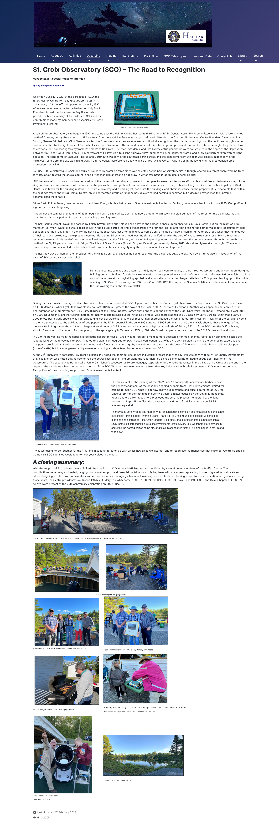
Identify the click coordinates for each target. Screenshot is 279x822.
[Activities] (71, 60)
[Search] (255, 60)
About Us (57, 55)
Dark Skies (151, 56)
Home (41, 56)
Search (258, 55)
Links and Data (202, 56)
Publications (130, 56)
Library (243, 55)
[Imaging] (108, 60)
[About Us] (53, 60)
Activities (75, 55)
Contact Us (224, 56)
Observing (93, 55)
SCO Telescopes (175, 56)
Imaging (111, 55)
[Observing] (89, 60)
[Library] (240, 60)
